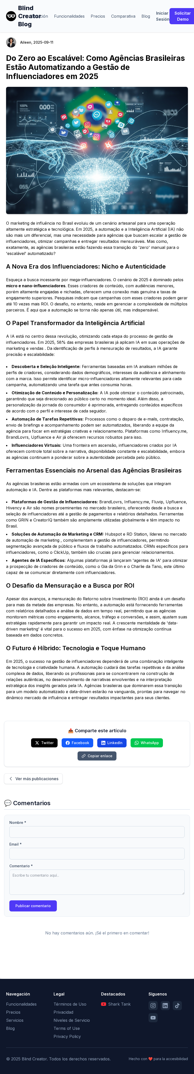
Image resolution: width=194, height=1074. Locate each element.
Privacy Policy (67, 1036)
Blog (145, 16)
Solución (39, 16)
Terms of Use (67, 1028)
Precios (98, 16)
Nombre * (17, 822)
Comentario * (21, 866)
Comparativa (123, 16)
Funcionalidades (69, 16)
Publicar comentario (33, 906)
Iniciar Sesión (162, 16)
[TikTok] (177, 1005)
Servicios (14, 1020)
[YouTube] (153, 1017)
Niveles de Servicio (72, 1020)
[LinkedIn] (165, 1005)
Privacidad (63, 1012)
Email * (15, 844)
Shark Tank (119, 1004)
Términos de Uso (70, 1004)
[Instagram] (153, 1005)
